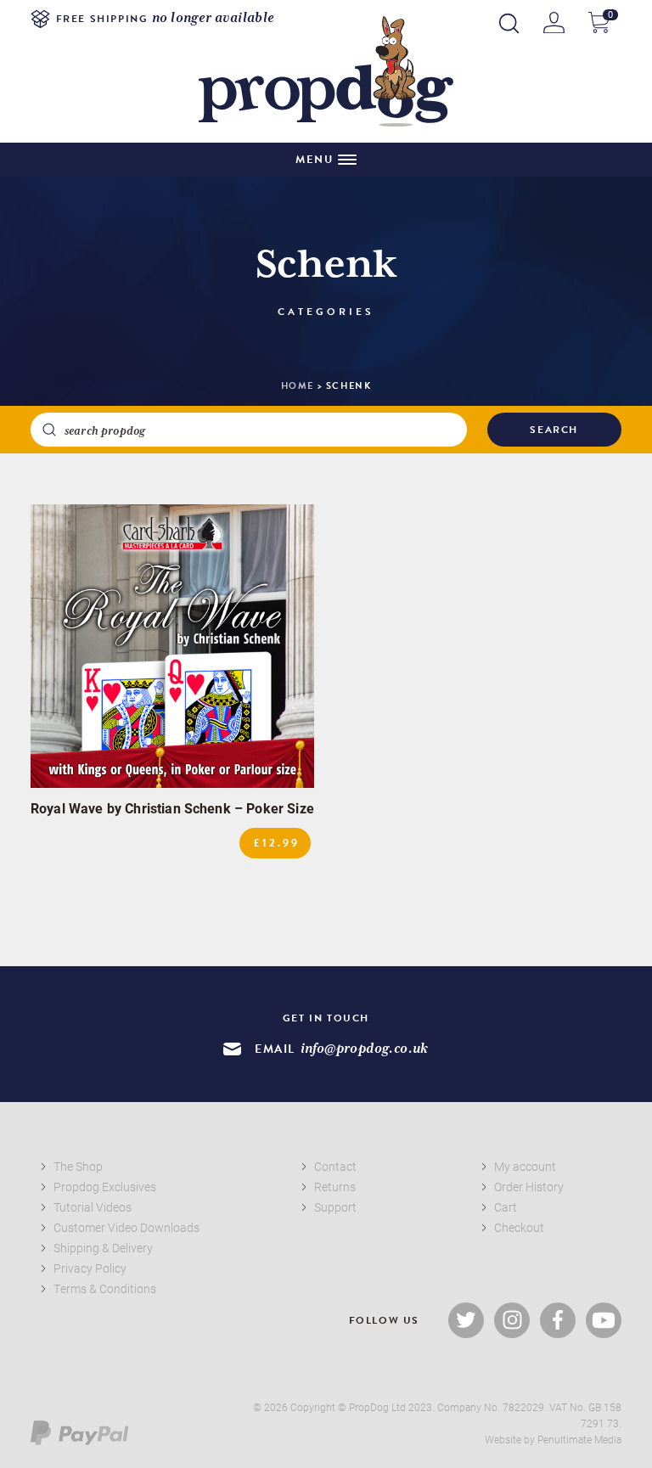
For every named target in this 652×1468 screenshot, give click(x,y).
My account (525, 1166)
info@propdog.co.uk (365, 1049)
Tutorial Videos (92, 1207)
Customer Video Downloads (126, 1227)
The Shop (78, 1166)
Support (335, 1207)
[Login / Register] (554, 22)
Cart (505, 1207)
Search (554, 429)
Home (297, 386)
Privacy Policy (89, 1268)
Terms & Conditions (104, 1288)
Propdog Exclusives (104, 1186)
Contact (335, 1166)
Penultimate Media (579, 1439)
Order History (529, 1186)
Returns (335, 1186)
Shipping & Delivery (103, 1248)
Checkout (519, 1227)
